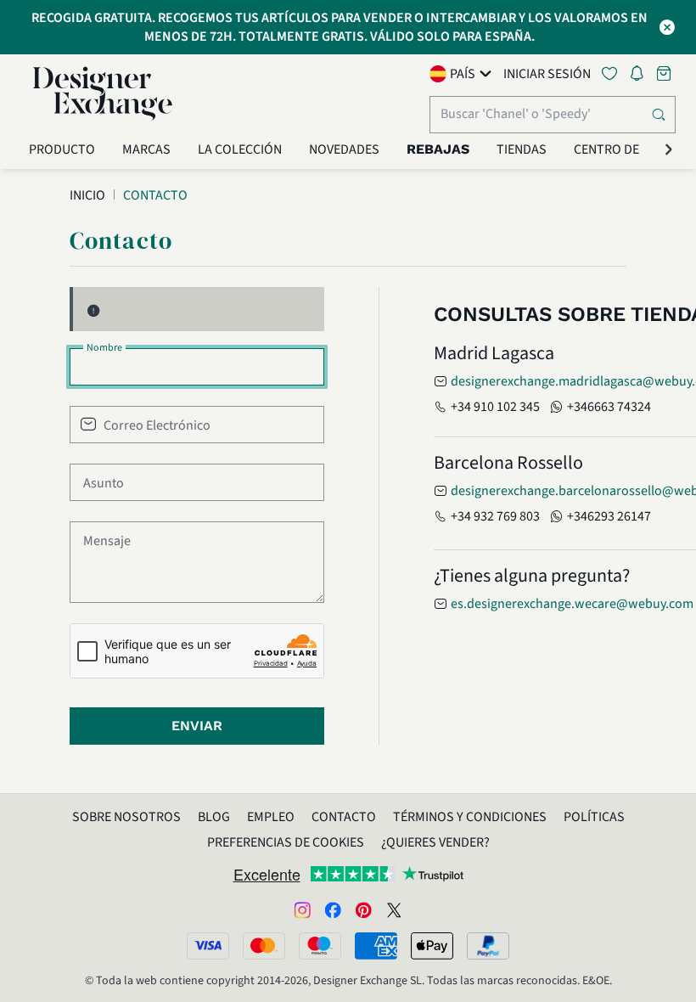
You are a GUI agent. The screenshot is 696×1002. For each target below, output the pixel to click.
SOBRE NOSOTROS (126, 817)
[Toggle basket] (665, 73)
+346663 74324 (609, 406)
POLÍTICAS (594, 817)
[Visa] (208, 946)
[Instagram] (302, 909)
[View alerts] (641, 76)
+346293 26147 (609, 516)
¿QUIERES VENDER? (435, 842)
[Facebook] (332, 909)
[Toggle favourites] (613, 73)
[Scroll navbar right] (669, 149)
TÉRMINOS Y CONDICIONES (470, 817)
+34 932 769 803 (495, 516)
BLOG (214, 817)
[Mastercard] (264, 946)
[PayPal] (488, 946)
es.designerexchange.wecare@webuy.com (572, 603)
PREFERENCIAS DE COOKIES (285, 842)
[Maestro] (320, 946)
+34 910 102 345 (495, 406)
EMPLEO (271, 817)
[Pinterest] (363, 909)
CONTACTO (344, 817)
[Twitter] (393, 909)
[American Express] (376, 946)
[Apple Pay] (432, 946)
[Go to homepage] (103, 93)
